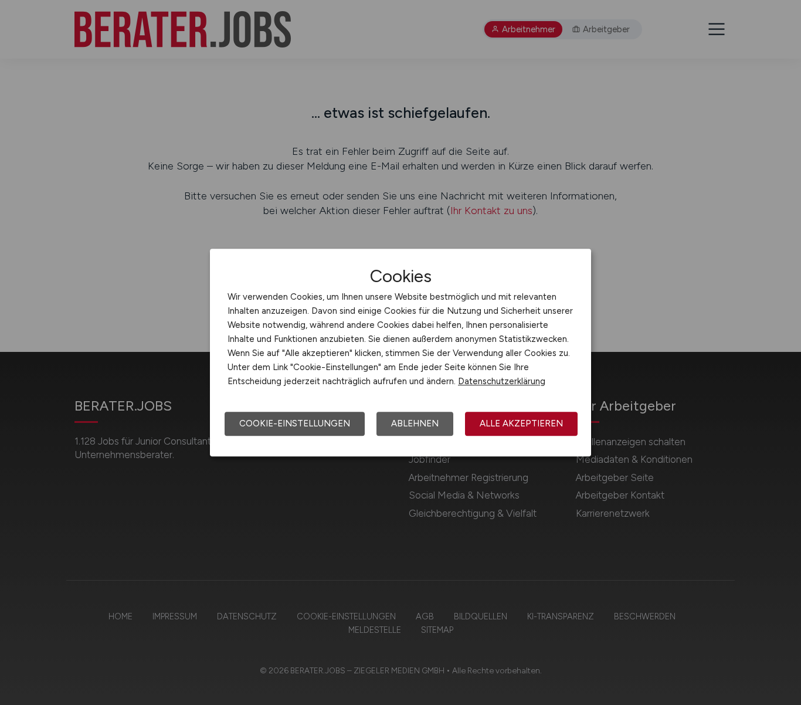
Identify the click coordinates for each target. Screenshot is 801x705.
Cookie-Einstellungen (294, 423)
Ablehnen (415, 423)
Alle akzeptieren (521, 423)
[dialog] (400, 352)
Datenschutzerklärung (501, 381)
